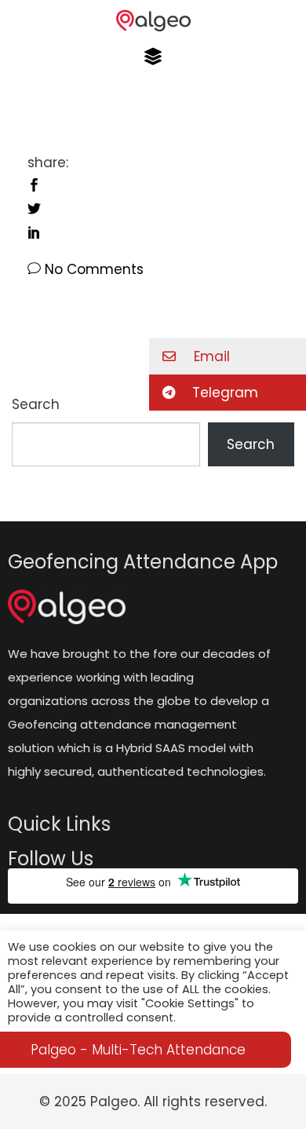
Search (251, 444)
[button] (153, 56)
